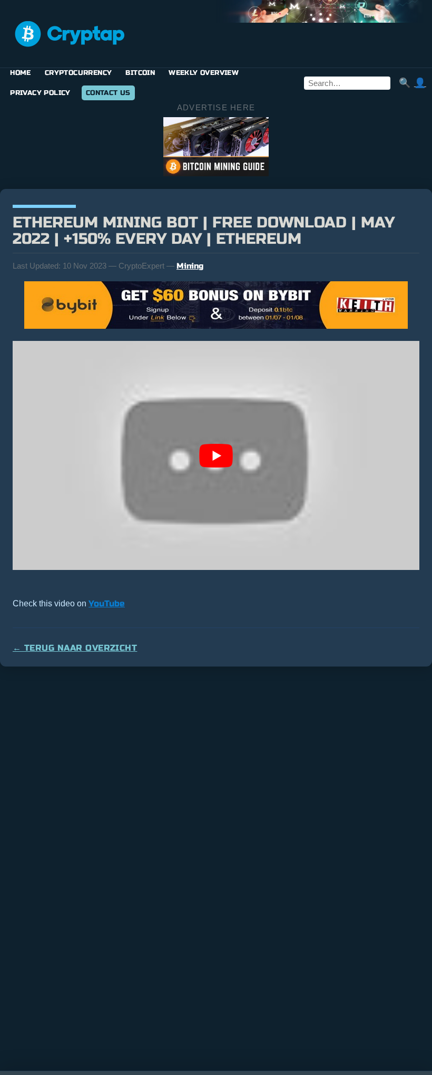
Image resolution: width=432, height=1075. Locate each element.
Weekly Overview (204, 73)
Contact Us (108, 93)
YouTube (107, 603)
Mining (189, 266)
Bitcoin (140, 73)
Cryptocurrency (78, 73)
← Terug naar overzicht (75, 648)
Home (20, 73)
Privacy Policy (40, 93)
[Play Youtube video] (216, 455)
